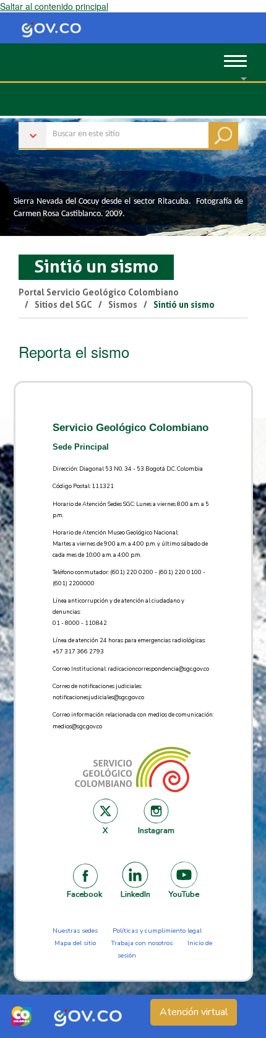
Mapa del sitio (75, 943)
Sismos (122, 305)
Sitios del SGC (63, 305)
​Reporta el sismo (74, 351)
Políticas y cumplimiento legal (157, 930)
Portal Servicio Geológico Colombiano (99, 292)
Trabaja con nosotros (142, 943)
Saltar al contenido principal (54, 6)
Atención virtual (194, 1012)
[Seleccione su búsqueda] (128, 130)
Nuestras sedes (75, 930)
